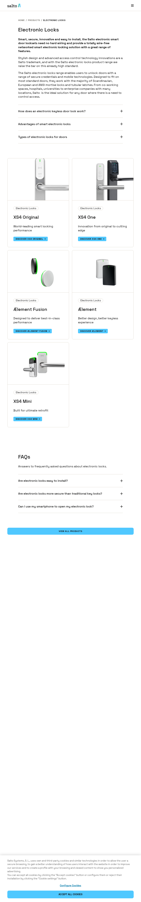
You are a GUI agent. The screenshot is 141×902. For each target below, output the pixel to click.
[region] (70, 878)
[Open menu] (132, 5)
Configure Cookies (70, 885)
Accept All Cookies (70, 894)
